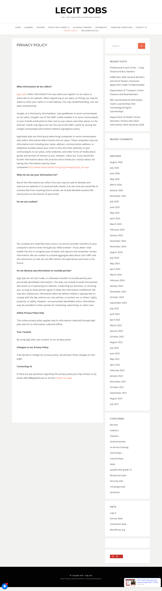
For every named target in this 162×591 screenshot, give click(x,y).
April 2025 (115, 218)
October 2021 (117, 387)
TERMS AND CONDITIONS (121, 27)
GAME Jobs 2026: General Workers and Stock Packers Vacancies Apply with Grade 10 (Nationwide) (127, 81)
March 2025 (116, 224)
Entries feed (116, 518)
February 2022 (117, 370)
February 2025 (117, 229)
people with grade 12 (58, 27)
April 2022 (115, 364)
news (112, 464)
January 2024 (116, 285)
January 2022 (116, 375)
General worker (118, 441)
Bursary (114, 424)
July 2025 (114, 201)
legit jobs (81, 10)
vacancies (115, 492)
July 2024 (114, 257)
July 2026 (114, 167)
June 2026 (115, 173)
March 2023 (116, 325)
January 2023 (116, 330)
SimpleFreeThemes (78, 579)
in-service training (82, 27)
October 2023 (117, 297)
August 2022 (116, 342)
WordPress (98, 579)
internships (101, 27)
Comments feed (118, 524)
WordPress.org (117, 529)
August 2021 (116, 398)
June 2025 (115, 207)
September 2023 (118, 302)
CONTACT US (141, 27)
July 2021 (114, 404)
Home (18, 27)
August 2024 (116, 252)
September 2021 (118, 392)
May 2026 (114, 179)
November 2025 (118, 195)
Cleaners (28, 27)
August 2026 (116, 162)
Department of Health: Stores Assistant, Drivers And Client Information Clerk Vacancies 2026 (127, 121)
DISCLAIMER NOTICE (90, 30)
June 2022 (115, 353)
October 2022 (117, 336)
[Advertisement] (58, 66)
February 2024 (117, 280)
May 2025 (114, 212)
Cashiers (40, 27)
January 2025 (116, 235)
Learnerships (116, 458)
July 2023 (114, 308)
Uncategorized (117, 486)
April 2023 (115, 319)
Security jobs (116, 481)
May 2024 (114, 263)
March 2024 (116, 274)
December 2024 (118, 240)
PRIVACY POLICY (71, 30)
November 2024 (118, 246)
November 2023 (118, 291)
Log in (113, 512)
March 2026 (116, 184)
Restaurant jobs (118, 475)
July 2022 (114, 347)
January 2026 (116, 190)
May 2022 (114, 359)
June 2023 (115, 314)
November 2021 (118, 381)
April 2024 (115, 269)
